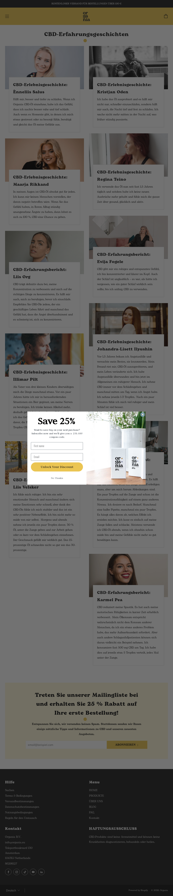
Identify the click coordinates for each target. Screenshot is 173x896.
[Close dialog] (142, 414)
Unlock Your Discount (57, 467)
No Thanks (57, 478)
